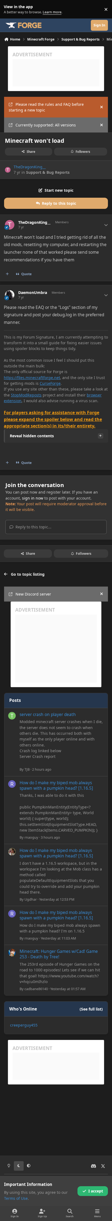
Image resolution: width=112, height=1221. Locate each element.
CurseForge (50, 383)
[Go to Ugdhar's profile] (12, 852)
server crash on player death (48, 714)
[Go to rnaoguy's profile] (12, 784)
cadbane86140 (36, 988)
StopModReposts (26, 395)
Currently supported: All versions (45, 125)
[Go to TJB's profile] (12, 716)
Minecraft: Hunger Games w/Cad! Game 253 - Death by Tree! (59, 954)
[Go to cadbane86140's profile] (12, 952)
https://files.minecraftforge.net (32, 377)
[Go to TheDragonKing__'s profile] (8, 170)
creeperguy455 (24, 1025)
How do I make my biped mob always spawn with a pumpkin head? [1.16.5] (56, 785)
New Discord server (33, 594)
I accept (95, 1191)
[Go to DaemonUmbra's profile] (9, 295)
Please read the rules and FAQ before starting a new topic (46, 107)
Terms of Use (16, 1198)
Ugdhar (30, 899)
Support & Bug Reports (48, 172)
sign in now (32, 498)
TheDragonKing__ (30, 166)
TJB (27, 769)
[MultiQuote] (7, 274)
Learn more (10, 9)
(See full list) (91, 1009)
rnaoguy (31, 837)
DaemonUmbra (32, 292)
